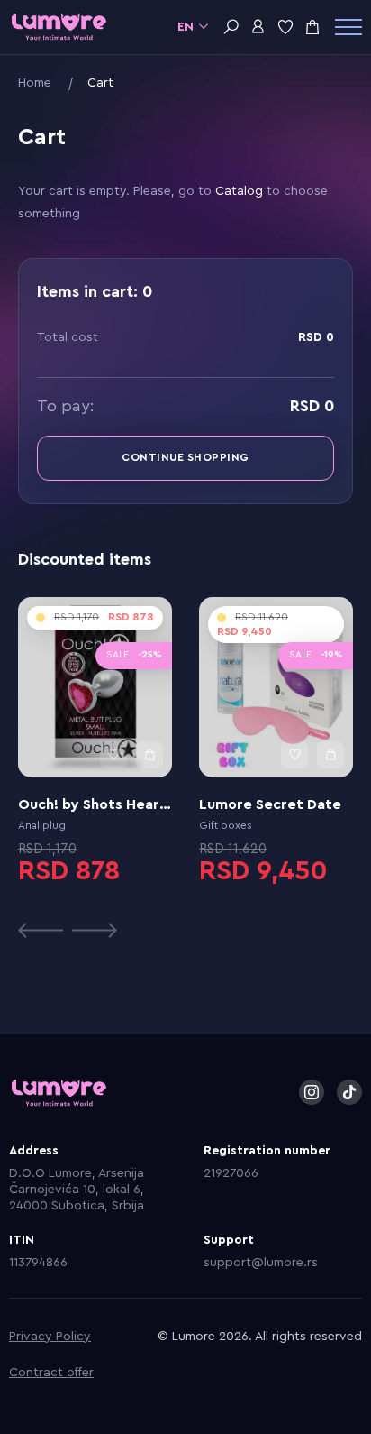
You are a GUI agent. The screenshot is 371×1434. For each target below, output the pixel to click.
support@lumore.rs (261, 1262)
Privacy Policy (50, 1336)
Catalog (239, 191)
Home (34, 83)
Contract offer (51, 1372)
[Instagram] (311, 1092)
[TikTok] (349, 1092)
